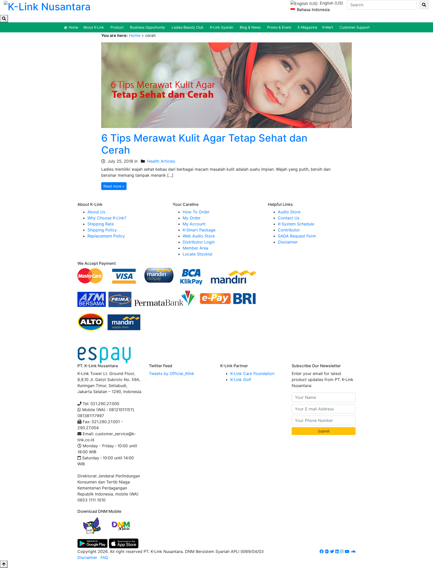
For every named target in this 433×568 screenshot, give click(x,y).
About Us (96, 211)
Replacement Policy (106, 235)
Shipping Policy (102, 229)
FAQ (104, 557)
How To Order (196, 211)
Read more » (113, 186)
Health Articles (161, 161)
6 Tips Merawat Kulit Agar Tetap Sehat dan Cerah (204, 144)
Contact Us (288, 217)
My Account (194, 223)
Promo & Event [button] (279, 27)
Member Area (195, 247)
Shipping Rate (100, 223)
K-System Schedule (296, 223)
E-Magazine (307, 27)
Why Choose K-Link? (106, 217)
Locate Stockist (197, 254)
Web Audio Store (199, 235)
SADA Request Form (297, 235)
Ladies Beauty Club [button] (187, 27)
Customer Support (355, 27)
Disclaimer (288, 241)
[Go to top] (4, 564)
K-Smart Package (199, 229)
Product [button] (117, 27)
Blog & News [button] (250, 27)
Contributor (289, 229)
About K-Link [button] (93, 27)
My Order (191, 217)
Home (73, 27)
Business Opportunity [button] (147, 27)
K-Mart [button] (327, 27)
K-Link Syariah (221, 27)
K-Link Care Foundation (252, 373)
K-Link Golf (240, 379)
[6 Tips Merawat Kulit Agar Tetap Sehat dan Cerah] (226, 84)
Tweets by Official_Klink (171, 373)
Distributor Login (199, 241)
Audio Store (289, 211)
